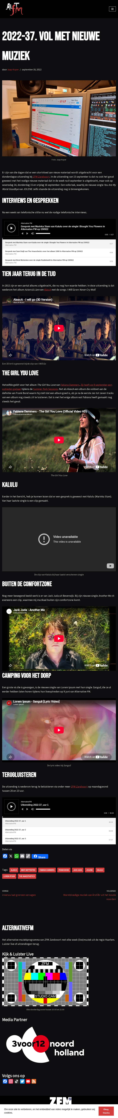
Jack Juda (77, 870)
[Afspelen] (12, 228)
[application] (59, 229)
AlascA (47, 289)
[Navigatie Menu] (112, 9)
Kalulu (100, 870)
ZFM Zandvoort (41, 176)
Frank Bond (64, 870)
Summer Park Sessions (45, 389)
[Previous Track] (22, 233)
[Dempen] (32, 233)
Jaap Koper (13, 69)
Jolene (89, 870)
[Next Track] (27, 233)
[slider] (43, 233)
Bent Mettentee (28, 870)
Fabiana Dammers (70, 384)
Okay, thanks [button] (106, 1111)
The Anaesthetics (27, 876)
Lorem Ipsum (9, 876)
